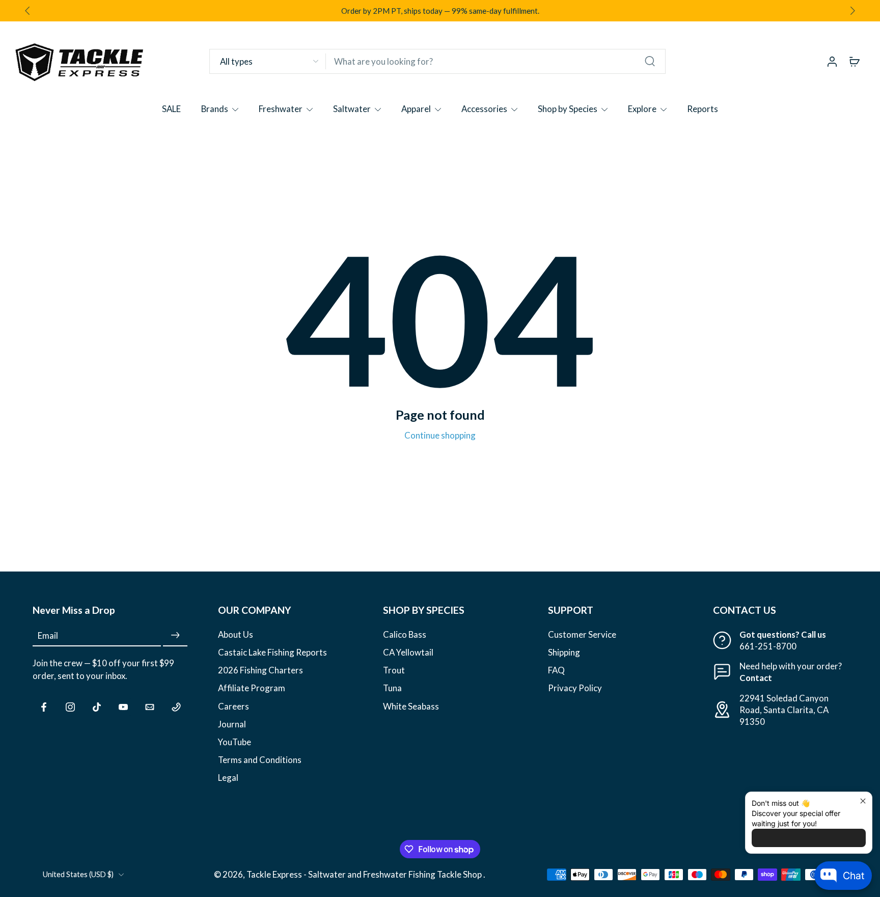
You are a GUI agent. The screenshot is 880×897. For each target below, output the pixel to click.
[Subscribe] (175, 635)
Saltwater (352, 108)
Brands (214, 108)
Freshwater (280, 108)
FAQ (556, 670)
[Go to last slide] (27, 11)
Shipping (564, 652)
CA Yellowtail (408, 652)
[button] (110, 610)
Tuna (392, 688)
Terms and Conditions (259, 759)
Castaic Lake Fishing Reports (272, 652)
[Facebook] (44, 707)
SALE (171, 108)
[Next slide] (852, 11)
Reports (702, 108)
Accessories (484, 108)
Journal (232, 724)
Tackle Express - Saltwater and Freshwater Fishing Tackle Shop (364, 874)
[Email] (150, 707)
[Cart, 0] (854, 61)
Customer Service (582, 634)
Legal (228, 777)
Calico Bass (404, 634)
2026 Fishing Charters (260, 670)
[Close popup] (863, 801)
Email (48, 635)
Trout (394, 670)
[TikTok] (97, 707)
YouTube (234, 742)
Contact (755, 678)
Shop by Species (567, 108)
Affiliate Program (251, 688)
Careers (233, 706)
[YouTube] (123, 707)
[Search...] (650, 61)
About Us (235, 634)
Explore (642, 108)
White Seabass (411, 706)
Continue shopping (440, 435)
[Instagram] (70, 707)
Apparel (416, 108)
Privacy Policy (575, 688)
